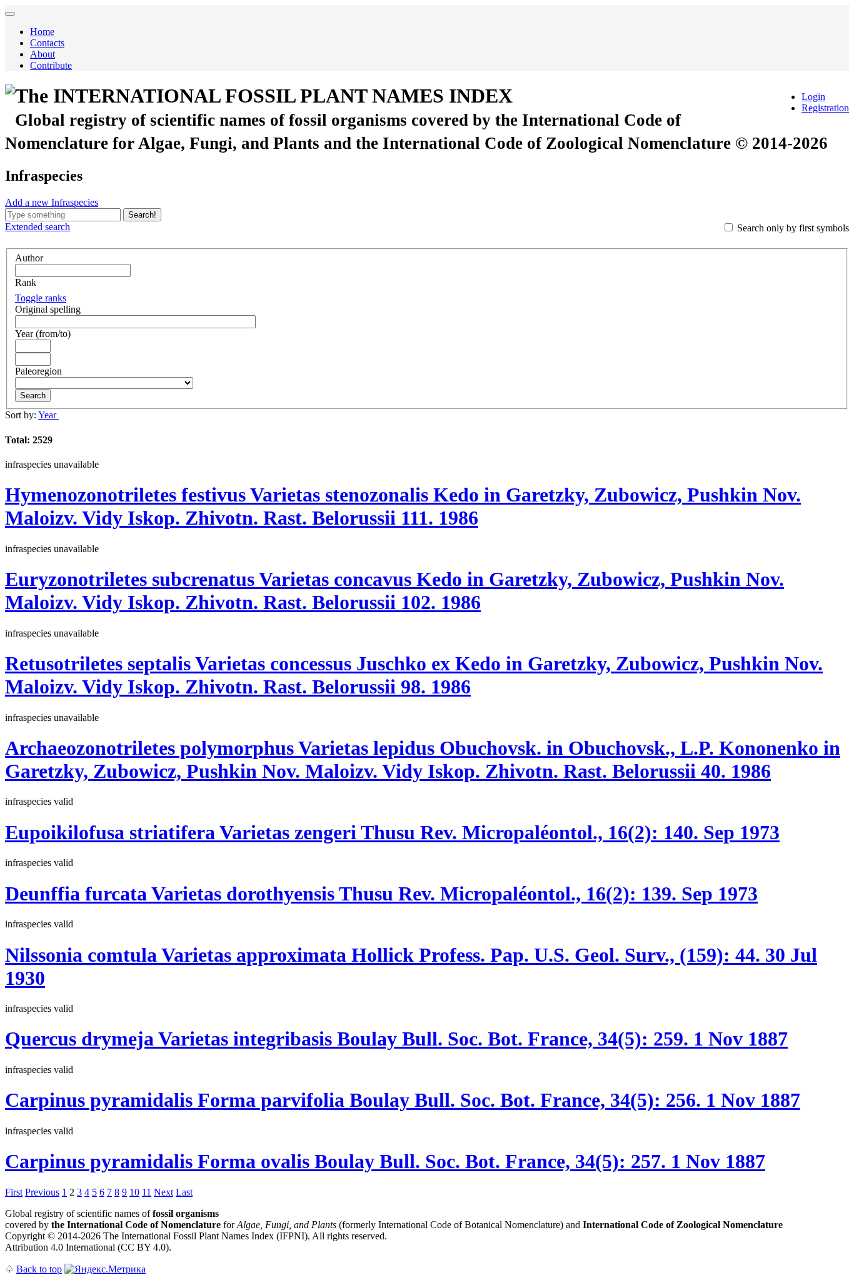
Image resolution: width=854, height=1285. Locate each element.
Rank (25, 282)
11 (146, 1192)
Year (48, 415)
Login (813, 96)
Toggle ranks (40, 298)
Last (184, 1192)
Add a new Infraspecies (51, 202)
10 (134, 1192)
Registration (825, 108)
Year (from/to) (43, 333)
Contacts (47, 43)
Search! (142, 214)
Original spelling (48, 309)
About (42, 54)
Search (33, 395)
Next (163, 1192)
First (14, 1192)
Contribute (51, 65)
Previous (42, 1192)
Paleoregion (38, 371)
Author (29, 258)
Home (42, 31)
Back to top (39, 1269)
